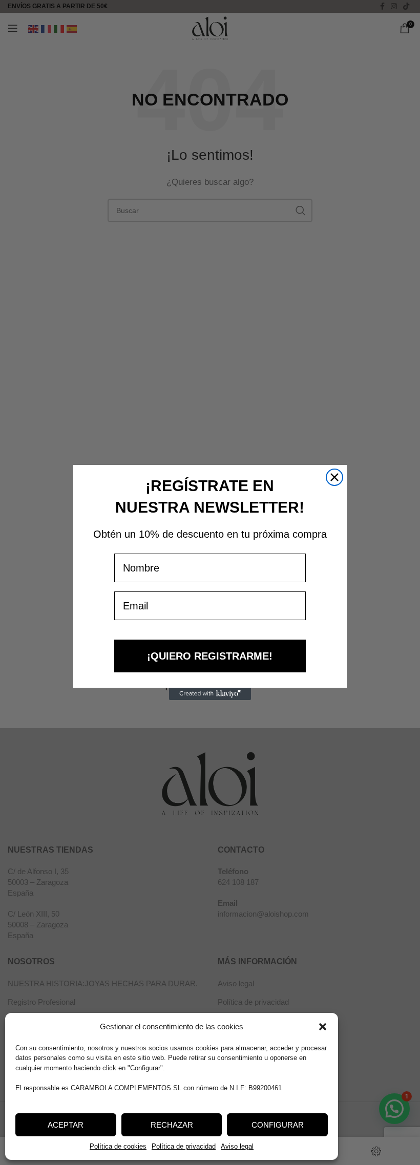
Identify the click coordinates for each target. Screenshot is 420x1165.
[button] (323, 1027)
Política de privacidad (184, 1146)
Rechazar (172, 1124)
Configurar (277, 1124)
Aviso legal (237, 1146)
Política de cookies (118, 1146)
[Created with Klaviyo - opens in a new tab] (210, 694)
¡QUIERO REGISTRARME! (209, 656)
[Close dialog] (334, 477)
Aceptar (65, 1124)
